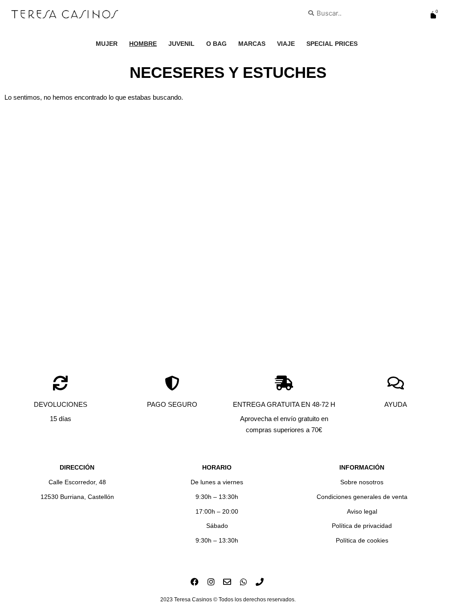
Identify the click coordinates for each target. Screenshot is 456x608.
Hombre (143, 43)
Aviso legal (362, 511)
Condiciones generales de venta (362, 496)
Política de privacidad (362, 525)
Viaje (286, 43)
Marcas (251, 43)
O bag (216, 43)
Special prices (332, 43)
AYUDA (395, 404)
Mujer (107, 43)
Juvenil (181, 43)
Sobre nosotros (361, 482)
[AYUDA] (395, 383)
